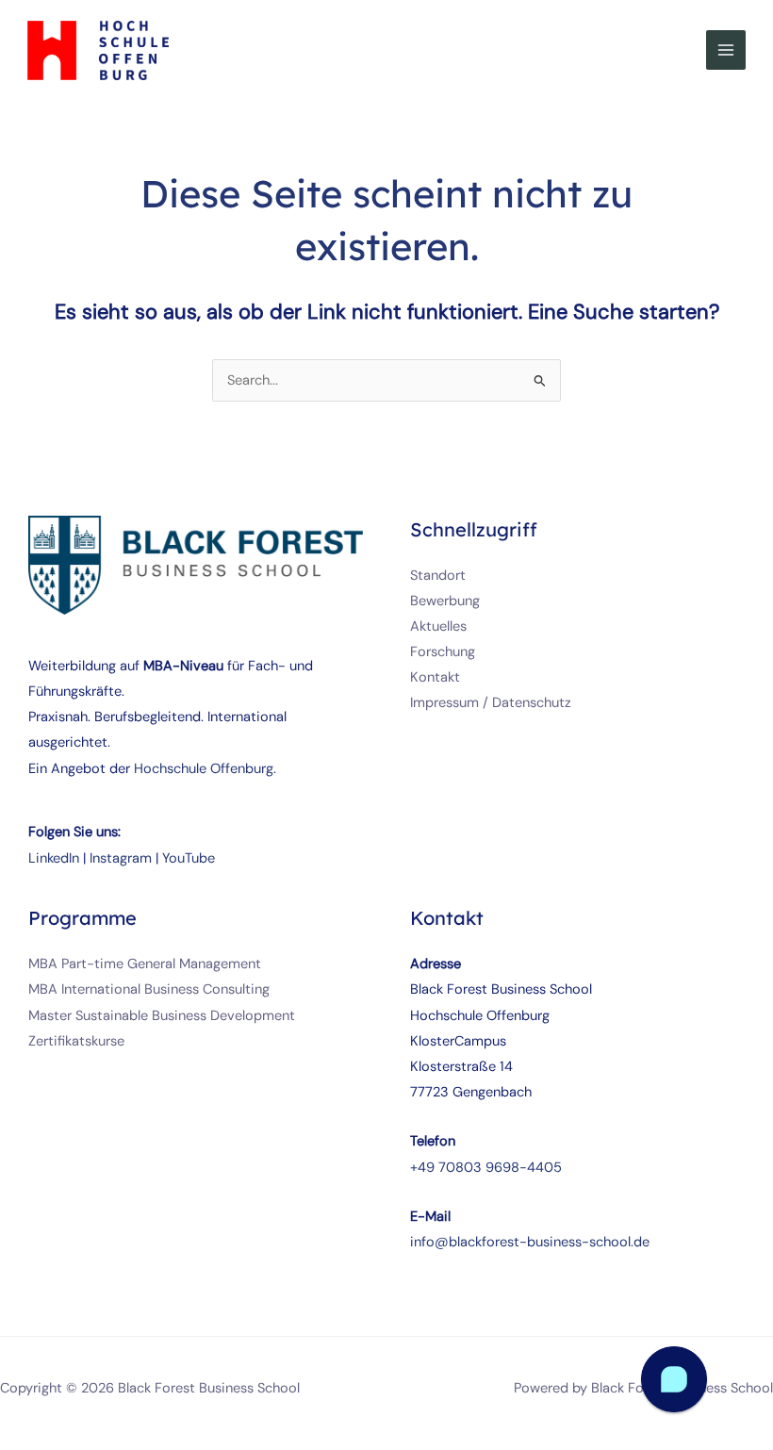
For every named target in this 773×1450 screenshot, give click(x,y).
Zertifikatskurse (76, 1041)
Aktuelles (438, 626)
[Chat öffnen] (674, 1379)
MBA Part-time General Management (144, 964)
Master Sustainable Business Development (161, 1016)
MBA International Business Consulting (149, 989)
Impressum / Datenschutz (490, 703)
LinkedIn (53, 858)
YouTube (188, 858)
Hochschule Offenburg (203, 769)
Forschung (442, 652)
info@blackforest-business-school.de (530, 1242)
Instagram (121, 858)
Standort (438, 576)
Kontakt (435, 677)
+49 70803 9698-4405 (486, 1168)
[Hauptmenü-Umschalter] (726, 50)
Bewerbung (445, 601)
